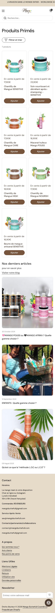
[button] (50, 10)
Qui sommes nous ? (10, 547)
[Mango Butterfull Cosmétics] (26, 10)
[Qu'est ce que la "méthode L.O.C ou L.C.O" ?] (27, 434)
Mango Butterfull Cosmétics (35, 606)
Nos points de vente (11, 554)
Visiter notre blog (11, 272)
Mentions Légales (9, 566)
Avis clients (7, 550)
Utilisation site (8, 577)
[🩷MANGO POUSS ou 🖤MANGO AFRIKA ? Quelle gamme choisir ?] (27, 302)
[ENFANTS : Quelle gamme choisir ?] (27, 370)
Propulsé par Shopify (11, 609)
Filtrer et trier (15, 39)
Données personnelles (11, 580)
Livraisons (6, 570)
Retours (5, 573)
